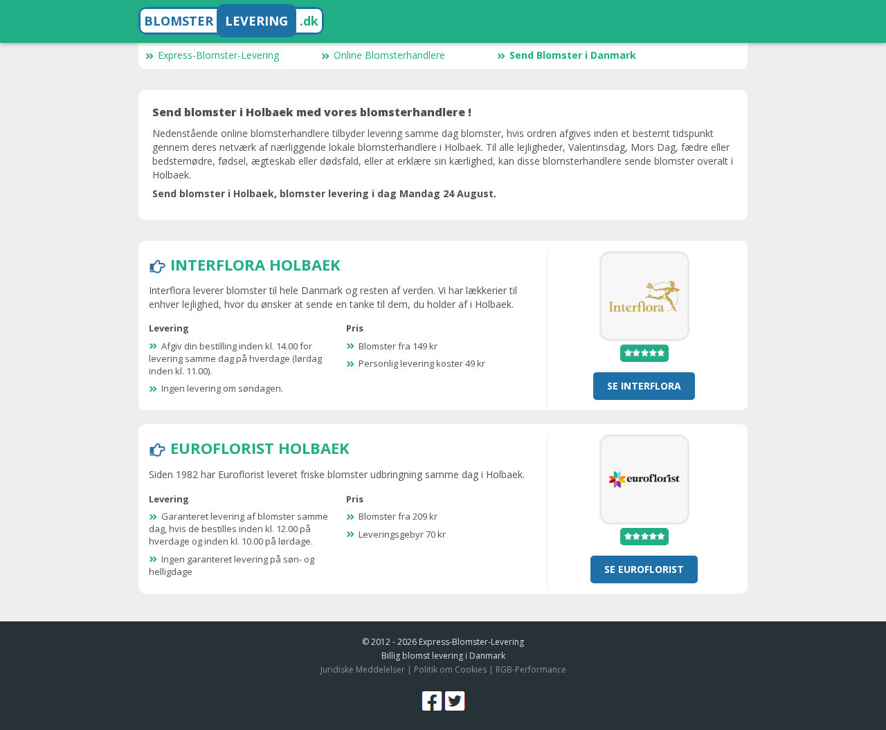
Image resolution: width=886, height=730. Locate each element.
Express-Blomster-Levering (218, 55)
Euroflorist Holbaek (260, 447)
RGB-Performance (531, 669)
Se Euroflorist (644, 569)
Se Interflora (644, 385)
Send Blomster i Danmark (572, 55)
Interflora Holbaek (255, 264)
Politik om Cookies (450, 669)
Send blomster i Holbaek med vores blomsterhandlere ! (311, 112)
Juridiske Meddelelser (362, 669)
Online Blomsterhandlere (389, 55)
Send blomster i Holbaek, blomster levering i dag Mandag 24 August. (324, 193)
